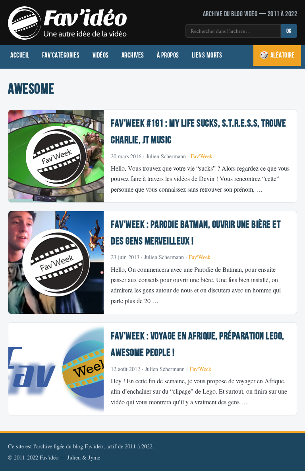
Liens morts (207, 55)
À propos (168, 55)
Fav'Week (201, 156)
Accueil (19, 55)
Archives (133, 55)
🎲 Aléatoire (277, 55)
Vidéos (101, 55)
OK (288, 31)
